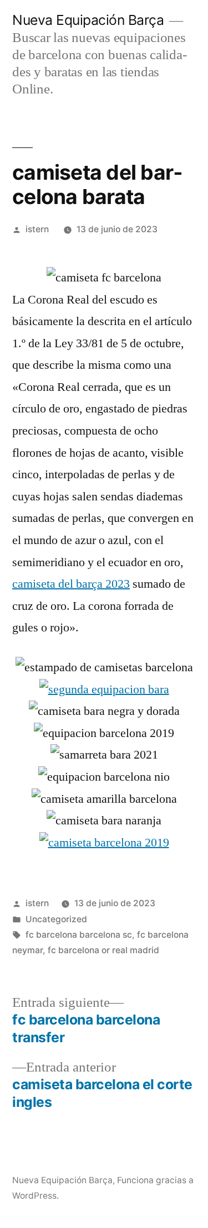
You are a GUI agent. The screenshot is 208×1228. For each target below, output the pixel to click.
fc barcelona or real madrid (103, 950)
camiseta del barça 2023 (71, 584)
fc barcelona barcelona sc (79, 934)
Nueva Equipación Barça (88, 20)
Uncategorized (56, 919)
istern (37, 229)
